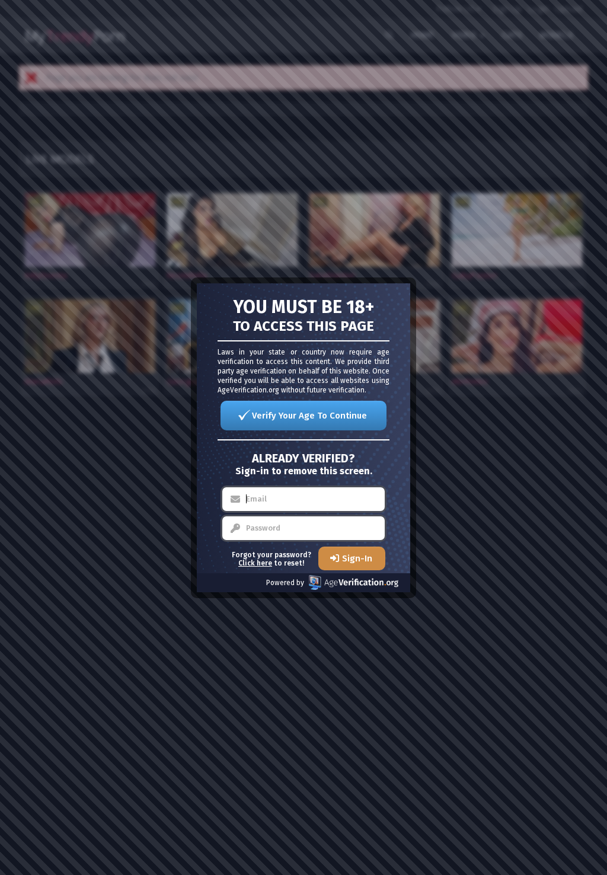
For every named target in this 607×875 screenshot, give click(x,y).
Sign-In (357, 558)
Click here (255, 563)
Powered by (285, 583)
